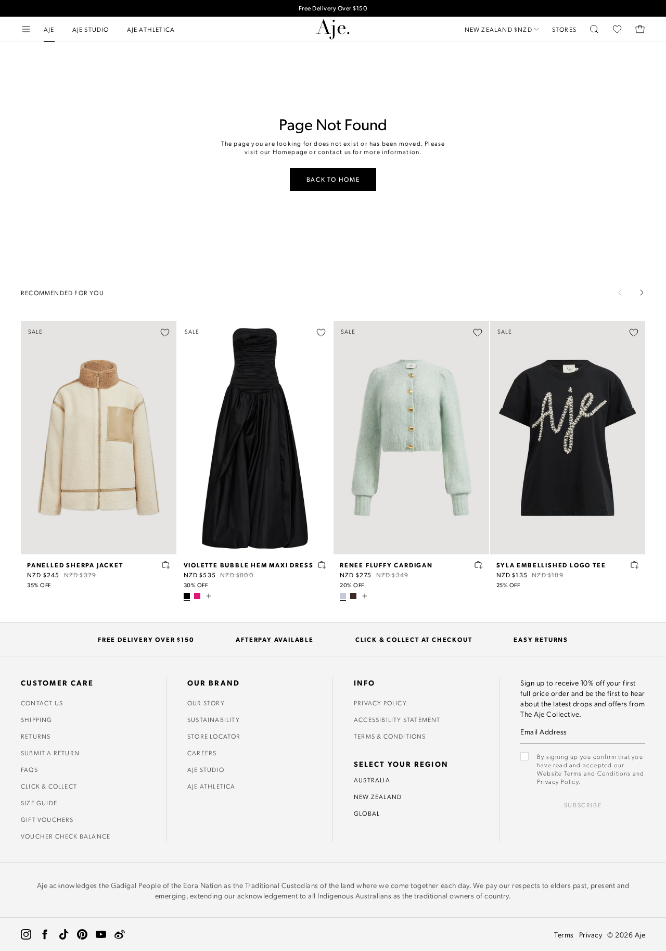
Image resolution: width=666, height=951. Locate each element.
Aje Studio (205, 769)
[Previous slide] (620, 292)
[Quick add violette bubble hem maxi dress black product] (322, 565)
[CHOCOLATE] (353, 596)
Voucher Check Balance (65, 836)
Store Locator (214, 736)
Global (367, 813)
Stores (564, 29)
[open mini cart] (640, 29)
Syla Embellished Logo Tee (551, 565)
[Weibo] (119, 934)
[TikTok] (63, 934)
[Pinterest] (82, 934)
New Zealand (378, 796)
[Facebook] (45, 934)
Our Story (206, 703)
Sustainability (213, 719)
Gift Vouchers (47, 819)
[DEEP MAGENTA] (197, 596)
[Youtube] (101, 934)
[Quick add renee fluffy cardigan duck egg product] (479, 565)
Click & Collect (49, 786)
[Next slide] (641, 292)
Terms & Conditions (390, 736)
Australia (372, 780)
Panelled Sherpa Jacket (75, 565)
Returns (35, 736)
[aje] (333, 29)
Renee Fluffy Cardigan (386, 565)
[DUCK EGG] (343, 596)
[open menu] (26, 29)
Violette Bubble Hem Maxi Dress (249, 565)
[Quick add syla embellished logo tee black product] (635, 565)
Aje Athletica (211, 786)
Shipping (37, 719)
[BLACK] (187, 596)
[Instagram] (26, 934)
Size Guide (39, 802)
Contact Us (42, 703)
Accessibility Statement (397, 719)
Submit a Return (50, 753)
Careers (201, 753)
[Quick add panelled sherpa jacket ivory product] (166, 565)
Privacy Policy (380, 703)
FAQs (29, 769)
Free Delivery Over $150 (333, 8)
